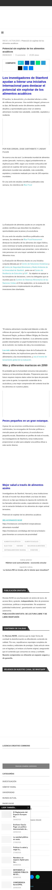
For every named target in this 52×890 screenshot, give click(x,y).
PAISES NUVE (8, 803)
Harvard (20, 546)
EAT (26, 273)
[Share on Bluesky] (25, 68)
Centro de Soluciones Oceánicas (35, 264)
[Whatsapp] (32, 3)
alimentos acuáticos (12, 541)
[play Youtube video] (26, 132)
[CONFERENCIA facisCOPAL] (7, 884)
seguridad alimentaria (36, 546)
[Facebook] (19, 3)
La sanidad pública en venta (20, 838)
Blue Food (28, 185)
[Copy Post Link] (20, 68)
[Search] (49, 32)
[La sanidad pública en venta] (7, 839)
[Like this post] (21, 63)
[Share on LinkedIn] (32, 63)
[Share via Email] (31, 68)
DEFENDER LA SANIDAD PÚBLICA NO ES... (20, 872)
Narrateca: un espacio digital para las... (21, 860)
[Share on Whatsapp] (38, 63)
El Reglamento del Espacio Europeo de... (20, 814)
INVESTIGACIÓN (9, 781)
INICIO (5, 41)
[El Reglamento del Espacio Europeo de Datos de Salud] (7, 814)
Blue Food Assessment (33, 239)
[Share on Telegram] (43, 63)
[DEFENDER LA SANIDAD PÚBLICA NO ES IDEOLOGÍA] (7, 872)
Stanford (34, 550)
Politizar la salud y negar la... (20, 848)
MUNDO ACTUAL (10, 798)
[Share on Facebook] (27, 63)
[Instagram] (22, 3)
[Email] (29, 3)
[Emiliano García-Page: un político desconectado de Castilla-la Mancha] (7, 827)
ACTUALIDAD (14, 41)
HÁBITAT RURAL (9, 787)
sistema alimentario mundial (15, 550)
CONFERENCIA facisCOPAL (19, 884)
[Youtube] (26, 3)
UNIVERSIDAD (8, 792)
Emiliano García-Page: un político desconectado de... (20, 827)
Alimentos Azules (31, 541)
